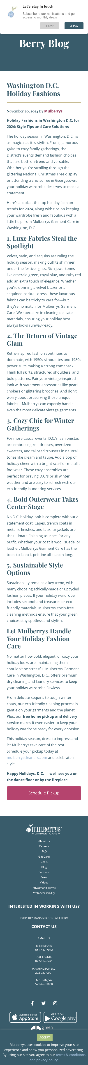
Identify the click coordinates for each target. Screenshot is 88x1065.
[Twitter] (43, 1003)
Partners (44, 872)
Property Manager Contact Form (44, 918)
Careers (44, 846)
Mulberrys (53, 111)
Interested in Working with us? (44, 906)
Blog (44, 867)
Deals (44, 862)
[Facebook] (32, 1003)
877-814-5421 (44, 961)
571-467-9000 (44, 984)
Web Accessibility (44, 893)
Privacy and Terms (44, 888)
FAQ (44, 851)
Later (49, 25)
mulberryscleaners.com (27, 757)
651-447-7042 (44, 950)
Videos (44, 882)
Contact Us (44, 926)
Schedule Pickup (44, 793)
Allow (74, 25)
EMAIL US (44, 938)
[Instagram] (55, 1003)
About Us (44, 841)
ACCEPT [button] (44, 1037)
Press (44, 877)
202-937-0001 (44, 973)
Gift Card (44, 857)
